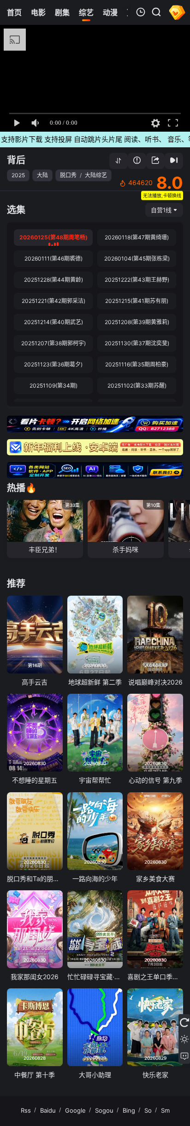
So (148, 1110)
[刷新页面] (184, 1022)
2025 (18, 175)
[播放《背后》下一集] (174, 161)
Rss (26, 1110)
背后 (16, 160)
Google (75, 1110)
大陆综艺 (96, 175)
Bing (129, 1110)
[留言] (184, 1055)
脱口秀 (68, 175)
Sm (165, 1110)
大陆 (42, 175)
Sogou (104, 1110)
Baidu (48, 1110)
